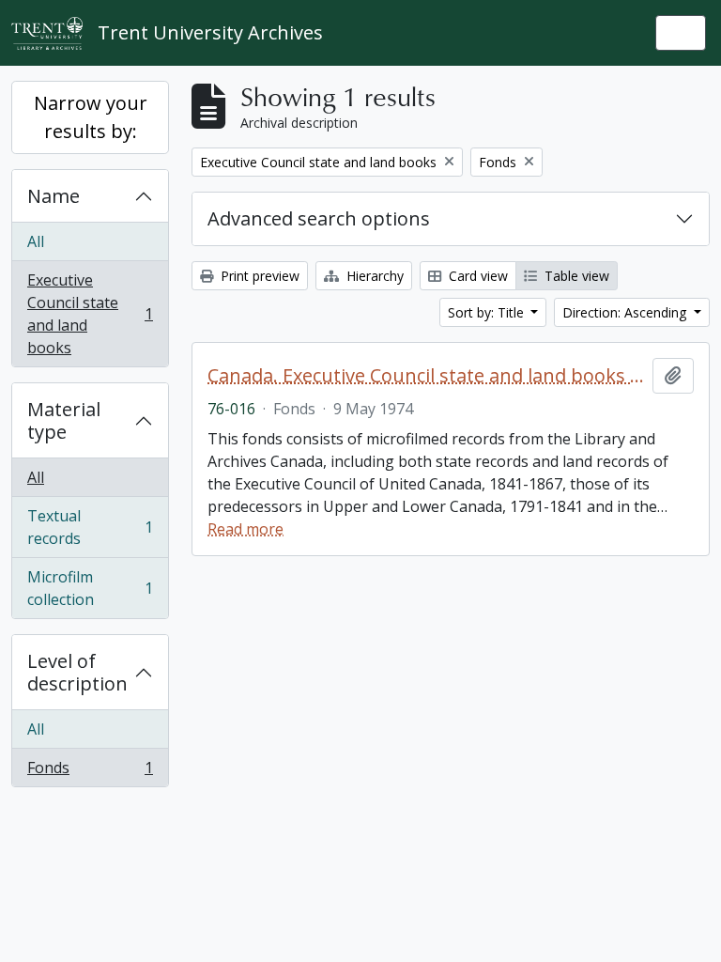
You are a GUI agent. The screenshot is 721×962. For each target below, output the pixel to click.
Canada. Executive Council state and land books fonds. (426, 376)
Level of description (77, 672)
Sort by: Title (488, 312)
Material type (63, 420)
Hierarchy (373, 276)
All (35, 241)
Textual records (89, 527)
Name (53, 196)
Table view (575, 276)
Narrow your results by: (90, 117)
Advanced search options (318, 218)
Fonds (89, 771)
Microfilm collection (89, 588)
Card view (476, 276)
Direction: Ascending (626, 312)
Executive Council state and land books (89, 314)
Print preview (258, 276)
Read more (245, 529)
